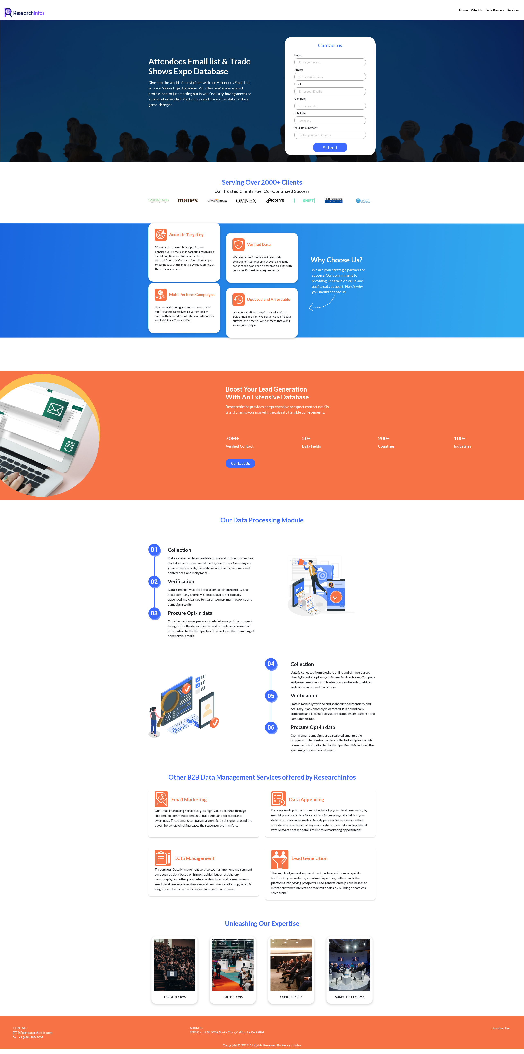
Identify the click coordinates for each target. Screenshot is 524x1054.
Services (513, 10)
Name (298, 55)
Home (463, 10)
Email (297, 84)
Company (300, 98)
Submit (330, 147)
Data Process (494, 10)
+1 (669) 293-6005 (31, 1037)
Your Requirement (306, 127)
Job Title (300, 113)
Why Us (476, 10)
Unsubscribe (500, 1028)
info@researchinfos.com (35, 1032)
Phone (298, 69)
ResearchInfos (291, 1045)
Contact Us (240, 463)
